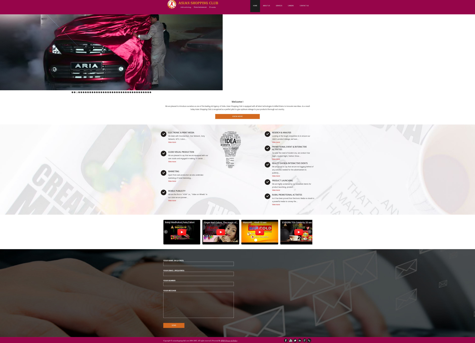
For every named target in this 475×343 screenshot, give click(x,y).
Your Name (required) (173, 261)
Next (310, 232)
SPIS (222, 340)
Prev (166, 232)
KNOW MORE (237, 116)
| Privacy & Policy (230, 340)
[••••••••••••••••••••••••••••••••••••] (111, 50)
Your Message (169, 291)
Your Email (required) (173, 271)
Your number (169, 281)
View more (172, 142)
